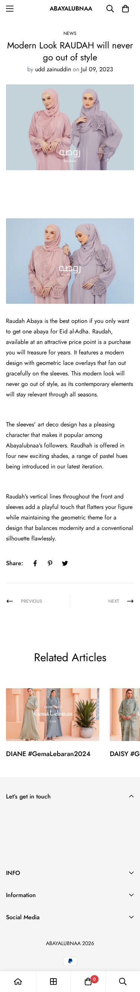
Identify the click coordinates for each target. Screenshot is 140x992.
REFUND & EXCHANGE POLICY (47, 904)
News (70, 33)
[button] (125, 8)
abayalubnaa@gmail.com (37, 935)
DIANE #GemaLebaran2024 (48, 754)
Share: (14, 563)
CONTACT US (23, 928)
